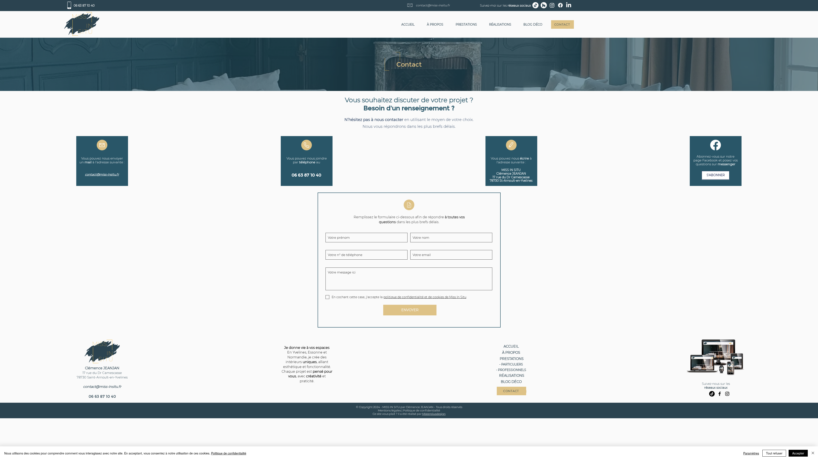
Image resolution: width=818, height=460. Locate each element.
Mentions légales (389, 410)
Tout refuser (774, 453)
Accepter (798, 453)
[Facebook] (719, 394)
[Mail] (102, 145)
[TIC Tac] (712, 394)
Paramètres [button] (751, 453)
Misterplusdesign (434, 413)
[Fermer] (812, 453)
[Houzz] (544, 5)
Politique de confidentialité (421, 410)
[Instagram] (727, 394)
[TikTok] (535, 5)
